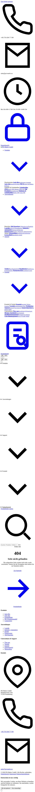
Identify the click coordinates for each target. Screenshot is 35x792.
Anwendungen (6, 399)
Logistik (6, 628)
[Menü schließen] (1, 362)
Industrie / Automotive (11, 630)
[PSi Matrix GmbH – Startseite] (7, 147)
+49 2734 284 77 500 (7, 731)
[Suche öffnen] (1, 358)
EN (6, 355)
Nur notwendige (16, 788)
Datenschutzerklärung (22, 774)
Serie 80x (7, 614)
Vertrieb (6, 644)
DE (2, 355)
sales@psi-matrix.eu (7, 769)
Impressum (13, 774)
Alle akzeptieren (5, 788)
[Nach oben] (1, 790)
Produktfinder (17, 606)
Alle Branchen (8, 635)
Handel (6, 631)
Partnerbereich (6, 507)
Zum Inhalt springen (7, 1)
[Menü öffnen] (3, 358)
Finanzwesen (8, 633)
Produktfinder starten (7, 509)
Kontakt (4, 471)
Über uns (7, 642)
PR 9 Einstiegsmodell (10, 619)
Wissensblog (8, 649)
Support (4, 435)
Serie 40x (7, 616)
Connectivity (8, 621)
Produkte (5, 363)
